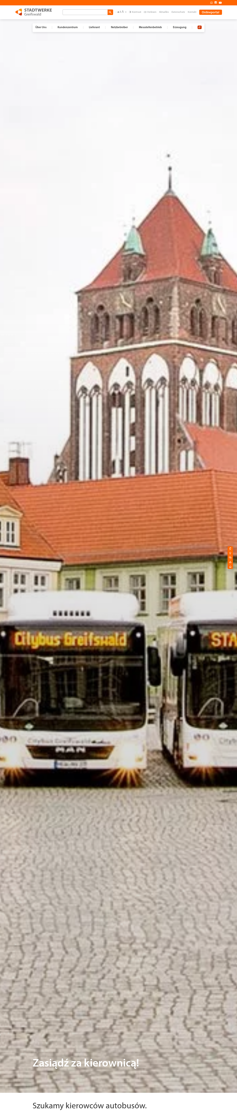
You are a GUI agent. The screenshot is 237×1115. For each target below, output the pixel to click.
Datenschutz (178, 12)
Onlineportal (210, 12)
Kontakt (192, 12)
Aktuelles (164, 12)
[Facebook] (215, 2)
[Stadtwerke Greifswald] (33, 12)
